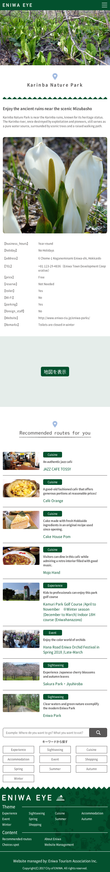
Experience (18, 749)
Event (55, 759)
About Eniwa (53, 839)
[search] (98, 732)
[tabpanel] (55, 185)
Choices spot (10, 844)
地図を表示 (55, 371)
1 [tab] (56, 229)
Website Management (59, 844)
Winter (18, 778)
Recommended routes (17, 839)
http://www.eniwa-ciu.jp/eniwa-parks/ (64, 318)
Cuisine (91, 749)
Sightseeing (55, 749)
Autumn (91, 769)
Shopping (91, 759)
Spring (18, 769)
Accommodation (18, 759)
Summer (55, 769)
